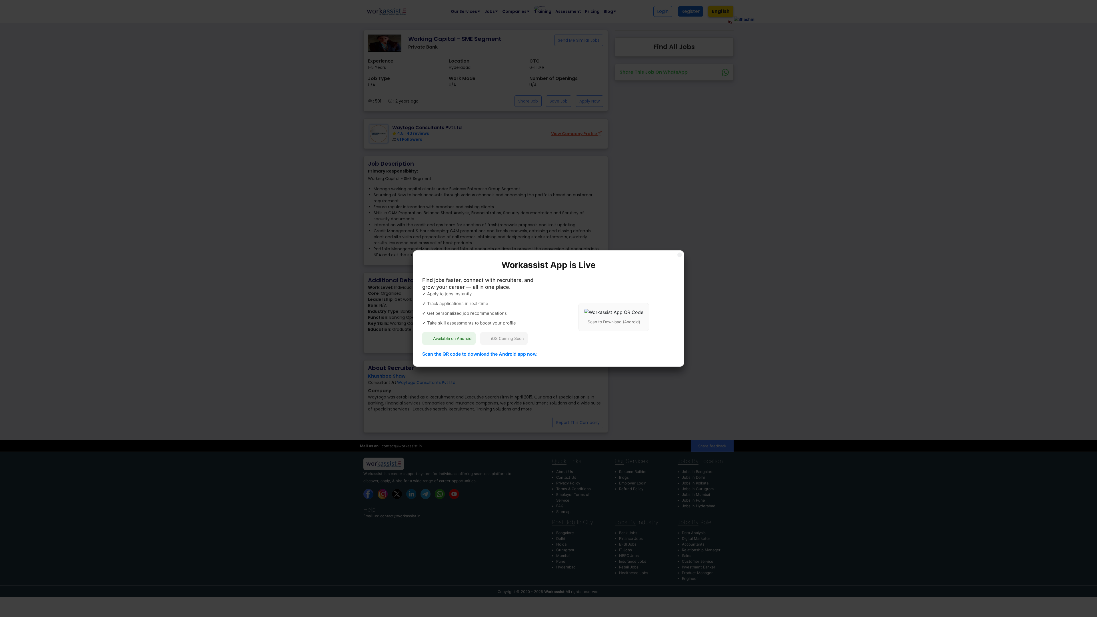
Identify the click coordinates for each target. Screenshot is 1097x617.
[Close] (679, 255)
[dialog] (548, 308)
